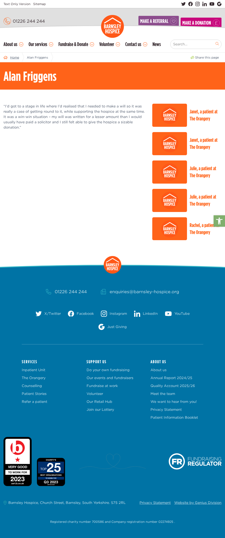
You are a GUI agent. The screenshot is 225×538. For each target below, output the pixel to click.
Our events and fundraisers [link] (110, 378)
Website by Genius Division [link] (197, 503)
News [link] (156, 44)
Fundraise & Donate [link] (73, 44)
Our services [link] (38, 44)
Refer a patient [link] (34, 402)
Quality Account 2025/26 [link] (173, 386)
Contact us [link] (133, 44)
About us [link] (10, 44)
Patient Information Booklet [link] (174, 417)
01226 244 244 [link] (29, 21)
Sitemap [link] (39, 4)
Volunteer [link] (106, 44)
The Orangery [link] (33, 378)
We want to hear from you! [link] (174, 402)
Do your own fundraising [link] (108, 370)
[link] (219, 221)
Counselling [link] (32, 386)
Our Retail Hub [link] (99, 402)
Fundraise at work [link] (102, 386)
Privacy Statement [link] (166, 409)
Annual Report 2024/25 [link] (171, 378)
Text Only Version (17, 4)
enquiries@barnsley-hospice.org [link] (144, 291)
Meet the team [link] (163, 394)
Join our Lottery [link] (100, 409)
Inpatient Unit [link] (33, 370)
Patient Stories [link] (34, 394)
